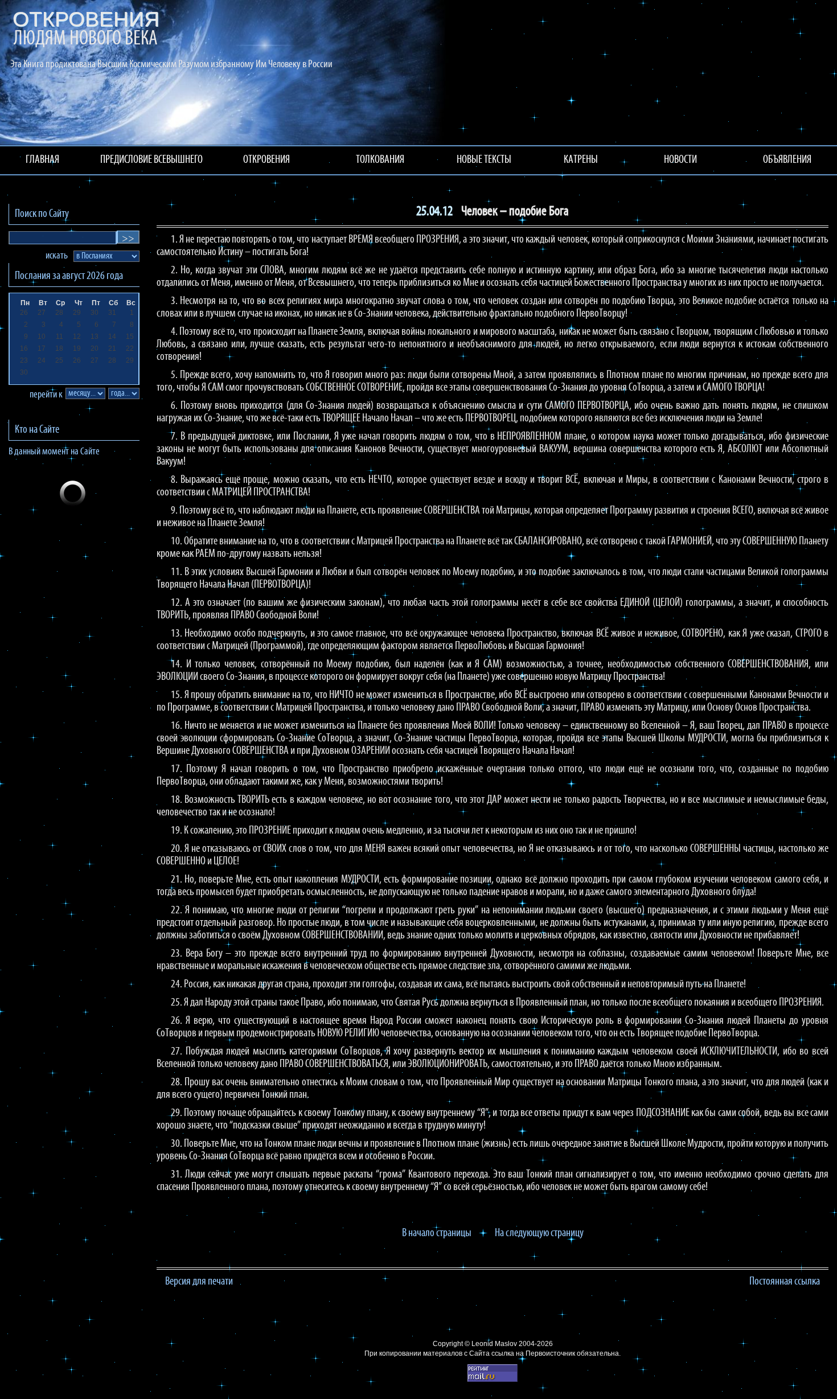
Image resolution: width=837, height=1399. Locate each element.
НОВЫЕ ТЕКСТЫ (484, 160)
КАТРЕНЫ (581, 160)
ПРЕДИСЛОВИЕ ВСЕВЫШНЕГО (151, 160)
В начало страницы (436, 1233)
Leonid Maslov (494, 1344)
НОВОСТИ (680, 160)
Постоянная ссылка (784, 1281)
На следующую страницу (539, 1233)
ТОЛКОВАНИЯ (380, 160)
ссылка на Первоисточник (533, 1353)
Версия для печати (199, 1281)
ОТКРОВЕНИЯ (266, 160)
